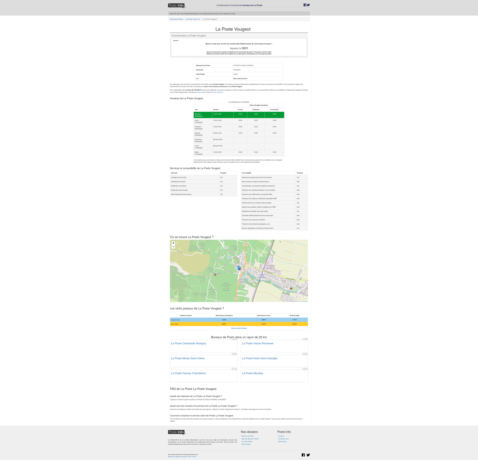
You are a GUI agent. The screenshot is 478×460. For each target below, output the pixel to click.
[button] (238, 268)
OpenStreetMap (304, 301)
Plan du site (192, 456)
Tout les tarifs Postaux (239, 328)
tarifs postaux (201, 92)
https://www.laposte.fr (240, 78)
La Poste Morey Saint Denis (188, 358)
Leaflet (297, 301)
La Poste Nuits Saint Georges (260, 358)
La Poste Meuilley (252, 373)
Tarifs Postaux (246, 444)
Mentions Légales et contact (177, 456)
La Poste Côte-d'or (192, 19)
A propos (281, 436)
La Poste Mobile (246, 441)
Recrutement (282, 441)
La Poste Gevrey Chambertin (188, 373)
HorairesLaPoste (176, 19)
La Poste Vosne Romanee (257, 343)
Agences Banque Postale (250, 439)
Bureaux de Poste (247, 436)
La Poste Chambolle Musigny (188, 343)
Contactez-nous (283, 439)
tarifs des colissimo (216, 92)
